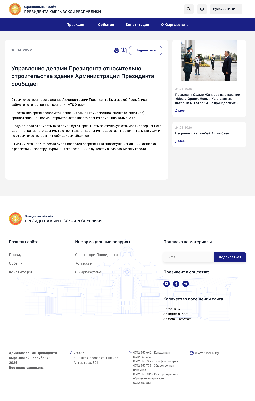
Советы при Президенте (96, 255)
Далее (180, 110)
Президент (18, 255)
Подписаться (230, 257)
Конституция (20, 272)
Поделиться (145, 50)
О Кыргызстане (88, 272)
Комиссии (83, 263)
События (16, 263)
